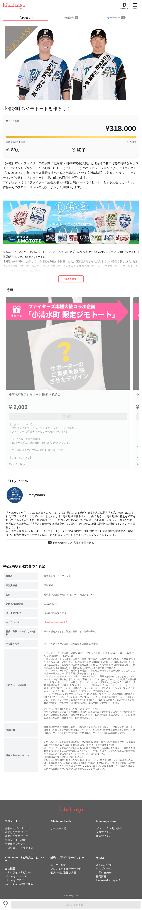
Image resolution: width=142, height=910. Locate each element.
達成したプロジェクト (18, 836)
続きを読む (71, 278)
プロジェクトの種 (15, 839)
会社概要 (10, 868)
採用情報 (101, 876)
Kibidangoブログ (14, 880)
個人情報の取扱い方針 (63, 872)
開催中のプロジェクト (18, 828)
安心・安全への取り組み (19, 884)
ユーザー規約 (58, 864)
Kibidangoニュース (16, 876)
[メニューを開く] (135, 6)
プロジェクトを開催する (19, 847)
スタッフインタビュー (18, 872)
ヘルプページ (103, 868)
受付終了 (68, 416)
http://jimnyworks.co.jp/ (55, 622)
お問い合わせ (103, 872)
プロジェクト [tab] (25, 17)
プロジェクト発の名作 (109, 828)
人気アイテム (103, 832)
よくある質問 (103, 864)
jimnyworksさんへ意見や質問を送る (73, 542)
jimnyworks (36, 495)
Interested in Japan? (108, 880)
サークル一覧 (58, 828)
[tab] (71, 18)
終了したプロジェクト (18, 832)
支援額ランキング (15, 843)
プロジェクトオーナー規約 (66, 868)
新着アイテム (103, 836)
